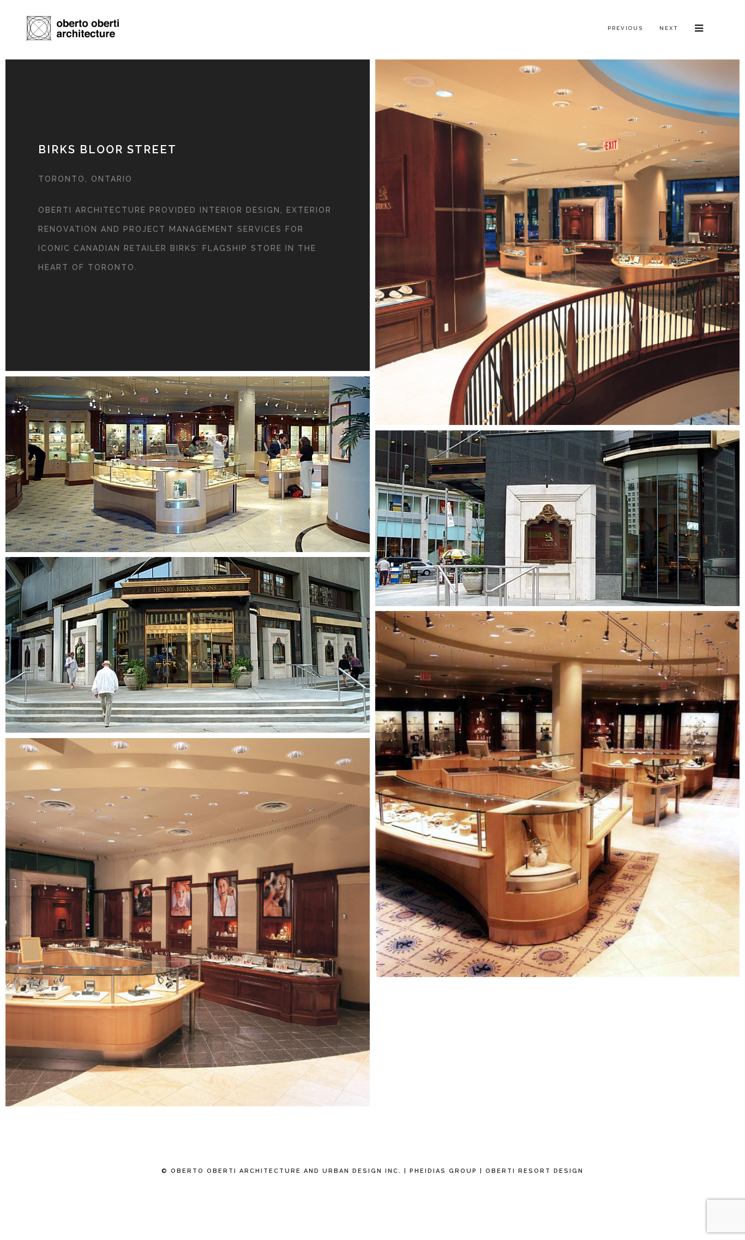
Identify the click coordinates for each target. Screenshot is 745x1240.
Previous (625, 28)
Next (668, 28)
